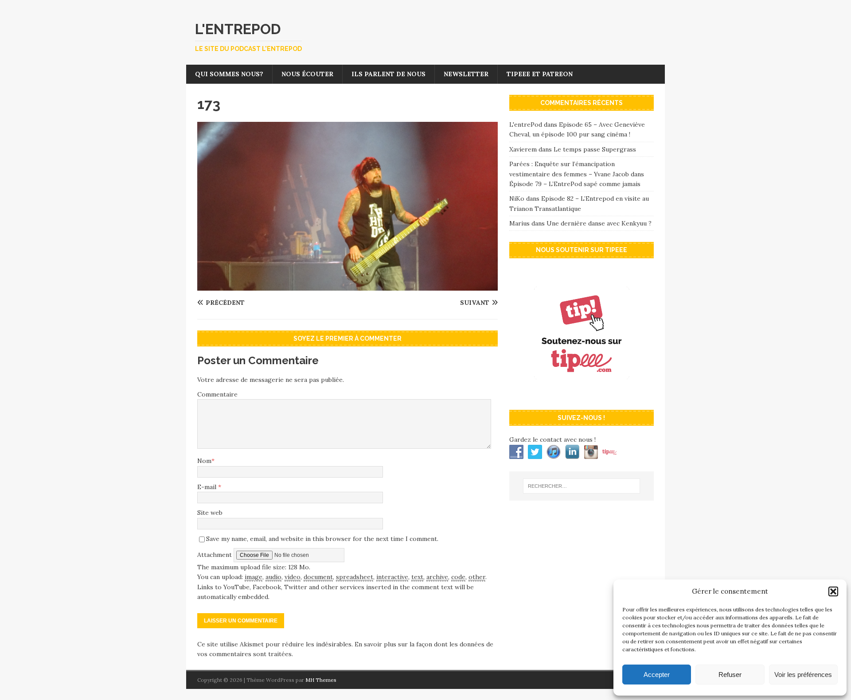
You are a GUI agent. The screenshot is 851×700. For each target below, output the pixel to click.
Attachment (215, 555)
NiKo (516, 198)
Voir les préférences (803, 674)
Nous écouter (307, 74)
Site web (210, 513)
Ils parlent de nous (388, 74)
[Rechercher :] (581, 486)
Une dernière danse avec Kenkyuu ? (599, 223)
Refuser (730, 674)
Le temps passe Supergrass (595, 149)
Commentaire (217, 394)
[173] (347, 286)
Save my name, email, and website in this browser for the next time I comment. (322, 539)
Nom (204, 461)
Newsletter (466, 74)
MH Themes (320, 680)
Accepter (657, 674)
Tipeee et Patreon (540, 74)
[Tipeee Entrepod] (581, 394)
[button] (833, 591)
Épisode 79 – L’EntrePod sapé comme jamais (574, 184)
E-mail (207, 487)
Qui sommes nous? (229, 74)
